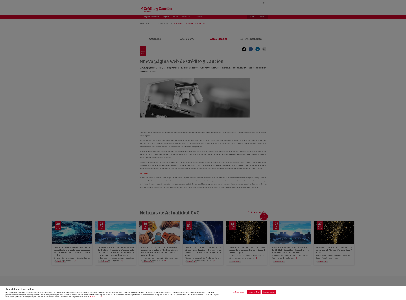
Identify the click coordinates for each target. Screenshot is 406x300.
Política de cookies (96, 297)
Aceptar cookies (254, 292)
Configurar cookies (238, 292)
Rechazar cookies (269, 292)
